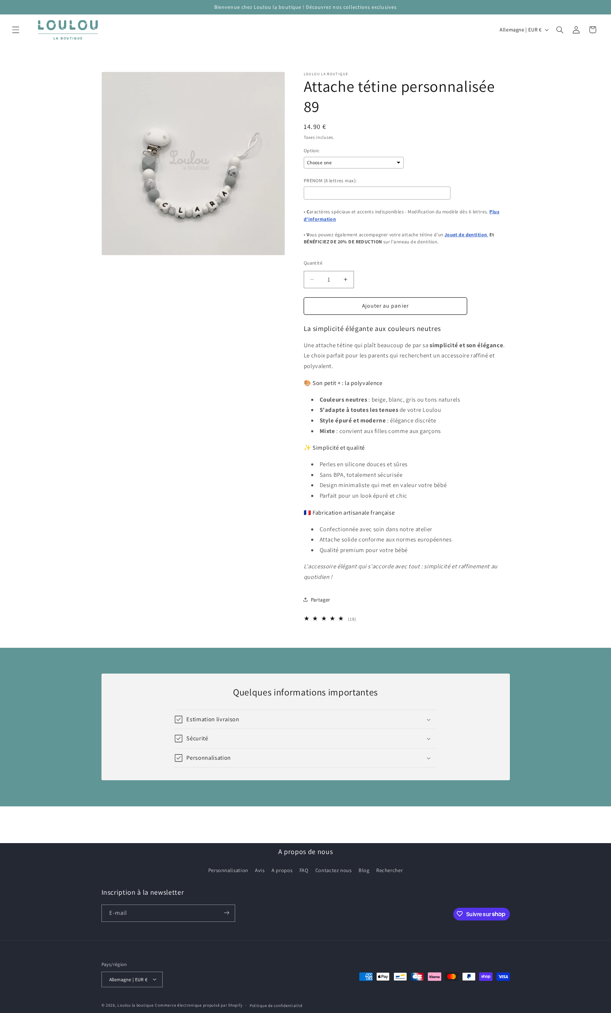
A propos (282, 870)
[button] (15, 30)
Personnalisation (228, 870)
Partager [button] (320, 599)
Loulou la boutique (135, 1004)
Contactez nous (333, 870)
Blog (364, 870)
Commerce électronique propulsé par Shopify (198, 1004)
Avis (260, 870)
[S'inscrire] (226, 913)
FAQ (304, 870)
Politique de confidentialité (276, 1005)
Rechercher (389, 870)
